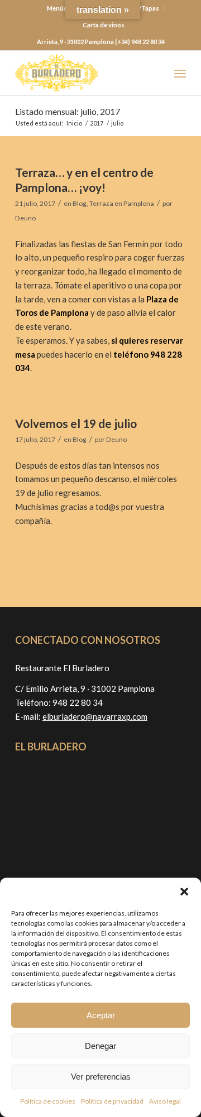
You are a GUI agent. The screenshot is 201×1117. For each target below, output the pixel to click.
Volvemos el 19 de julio (76, 423)
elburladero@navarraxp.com (94, 716)
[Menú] (180, 73)
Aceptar (101, 1015)
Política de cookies (47, 1101)
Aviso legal (165, 1101)
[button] (184, 891)
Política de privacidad (112, 1101)
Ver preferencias (101, 1076)
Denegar (100, 1046)
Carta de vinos (104, 24)
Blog (80, 203)
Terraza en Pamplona (121, 203)
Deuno (25, 218)
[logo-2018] (83, 73)
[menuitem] (103, 25)
